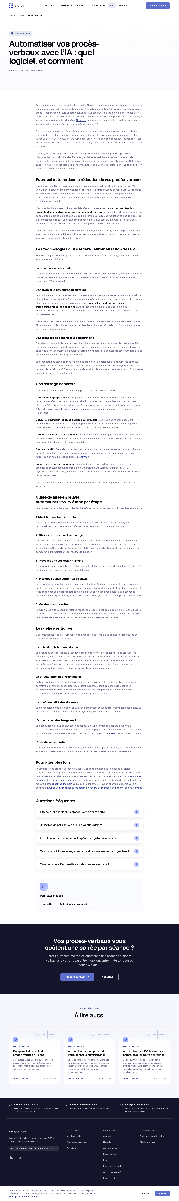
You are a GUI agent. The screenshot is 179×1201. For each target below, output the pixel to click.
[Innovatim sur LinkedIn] (12, 1157)
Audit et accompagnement (73, 904)
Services (65, 5)
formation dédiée (106, 733)
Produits (81, 5)
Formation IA (72, 1148)
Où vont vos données (113, 1172)
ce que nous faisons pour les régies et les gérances (76, 409)
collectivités (82, 456)
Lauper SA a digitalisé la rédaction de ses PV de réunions (79, 787)
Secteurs (49, 5)
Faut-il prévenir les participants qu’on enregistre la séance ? (78, 838)
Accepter (162, 1193)
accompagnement (62, 783)
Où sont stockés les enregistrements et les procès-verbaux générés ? (84, 851)
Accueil (12, 15)
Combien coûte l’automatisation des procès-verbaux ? (74, 864)
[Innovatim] (17, 5)
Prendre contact (157, 5)
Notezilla (81, 120)
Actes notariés (110, 1148)
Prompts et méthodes (113, 1166)
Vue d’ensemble (74, 1136)
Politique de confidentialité (152, 1136)
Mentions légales (147, 1142)
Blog (112, 5)
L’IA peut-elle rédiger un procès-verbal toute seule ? (73, 812)
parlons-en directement (128, 787)
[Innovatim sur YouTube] (20, 1157)
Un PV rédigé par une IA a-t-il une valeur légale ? (71, 825)
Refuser (146, 1193)
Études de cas (98, 5)
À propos (122, 5)
